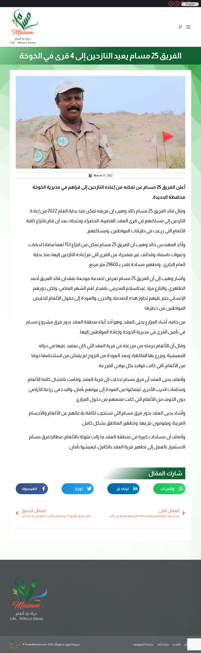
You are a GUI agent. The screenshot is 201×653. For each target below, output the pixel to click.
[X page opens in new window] (176, 3)
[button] (169, 488)
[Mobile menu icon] (188, 27)
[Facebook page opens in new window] (171, 3)
